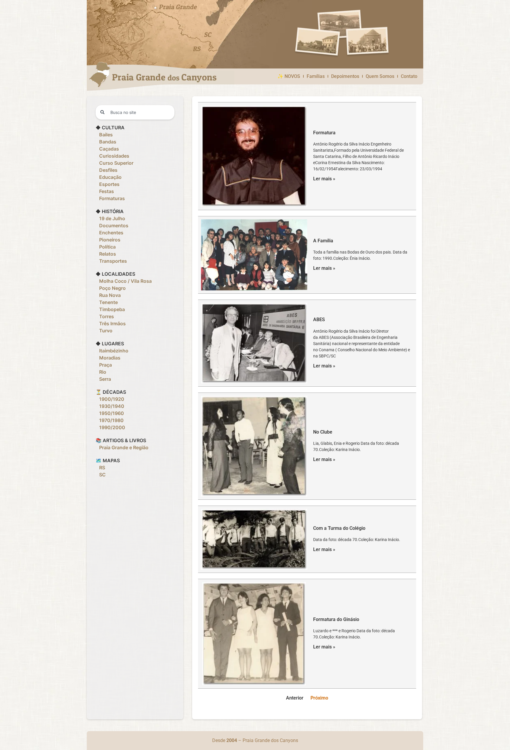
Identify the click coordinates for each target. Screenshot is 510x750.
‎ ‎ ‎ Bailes (104, 135)
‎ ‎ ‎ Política (106, 247)
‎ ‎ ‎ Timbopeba (110, 309)
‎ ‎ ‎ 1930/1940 (110, 406)
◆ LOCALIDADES (115, 274)
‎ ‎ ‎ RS (100, 467)
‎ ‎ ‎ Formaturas (110, 198)
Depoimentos (345, 76)
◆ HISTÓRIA (110, 211)
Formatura (324, 132)
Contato (409, 76)
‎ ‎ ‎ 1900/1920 (110, 399)
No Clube (322, 432)
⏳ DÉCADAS (111, 392)
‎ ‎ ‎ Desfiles (106, 170)
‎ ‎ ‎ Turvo (104, 331)
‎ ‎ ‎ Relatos (106, 254)
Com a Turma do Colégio (339, 528)
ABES (319, 319)
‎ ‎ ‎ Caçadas (107, 149)
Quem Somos (380, 76)
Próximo (319, 698)
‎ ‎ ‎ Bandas (106, 142)
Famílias (316, 76)
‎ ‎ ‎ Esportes (108, 184)
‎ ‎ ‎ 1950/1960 (110, 413)
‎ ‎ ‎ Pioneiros (108, 240)
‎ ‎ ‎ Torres (105, 316)
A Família (323, 241)
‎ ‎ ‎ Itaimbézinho (112, 351)
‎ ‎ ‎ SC (101, 475)
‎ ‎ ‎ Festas (105, 191)
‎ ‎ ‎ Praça (104, 365)
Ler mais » (324, 179)
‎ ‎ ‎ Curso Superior (114, 163)
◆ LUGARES (110, 344)
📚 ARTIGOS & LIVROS (121, 440)
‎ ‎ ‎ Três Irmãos (111, 323)
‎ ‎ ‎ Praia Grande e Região (122, 447)
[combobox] (135, 112)
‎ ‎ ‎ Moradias (108, 358)
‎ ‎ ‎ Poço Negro (111, 288)
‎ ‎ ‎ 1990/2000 (110, 427)
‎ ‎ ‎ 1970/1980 (110, 420)
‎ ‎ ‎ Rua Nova (108, 295)
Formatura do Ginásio (336, 619)
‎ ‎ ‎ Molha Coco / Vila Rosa (124, 281)
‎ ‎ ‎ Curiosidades (112, 156)
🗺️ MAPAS (108, 460)
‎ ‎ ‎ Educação (109, 177)
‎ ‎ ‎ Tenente (107, 302)
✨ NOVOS (288, 76)
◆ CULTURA (110, 127)
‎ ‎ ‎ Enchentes (109, 233)
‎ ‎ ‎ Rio (101, 372)
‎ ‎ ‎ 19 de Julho (110, 218)
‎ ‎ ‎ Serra (103, 379)
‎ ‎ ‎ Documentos (112, 225)
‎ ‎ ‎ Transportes (111, 261)
